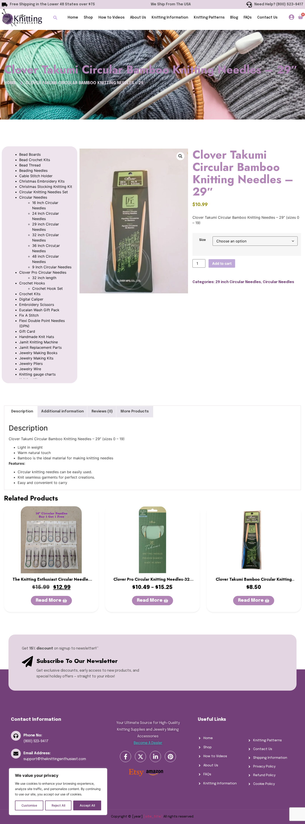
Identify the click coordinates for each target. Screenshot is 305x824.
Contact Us (267, 17)
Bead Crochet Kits (34, 160)
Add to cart (222, 263)
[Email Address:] (16, 754)
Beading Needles (33, 170)
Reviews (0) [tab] (102, 411)
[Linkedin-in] (155, 756)
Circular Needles (33, 197)
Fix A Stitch (29, 315)
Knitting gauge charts (37, 374)
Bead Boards (30, 154)
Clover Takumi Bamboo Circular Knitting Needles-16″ (254, 582)
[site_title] (153, 816)
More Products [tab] (135, 411)
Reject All (58, 805)
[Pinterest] (170, 756)
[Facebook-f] (125, 756)
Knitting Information (170, 17)
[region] (58, 791)
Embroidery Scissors (36, 304)
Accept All (87, 805)
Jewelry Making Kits (36, 358)
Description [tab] (22, 411)
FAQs (248, 17)
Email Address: (37, 753)
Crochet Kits (29, 294)
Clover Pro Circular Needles (42, 272)
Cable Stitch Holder (35, 176)
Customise (29, 805)
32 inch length (44, 277)
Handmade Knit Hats (36, 336)
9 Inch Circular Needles (51, 267)
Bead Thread (30, 165)
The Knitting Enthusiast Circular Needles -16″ (51, 582)
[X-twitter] (140, 756)
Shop (88, 17)
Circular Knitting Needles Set (43, 192)
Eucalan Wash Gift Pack (39, 310)
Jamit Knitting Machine (38, 342)
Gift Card (27, 331)
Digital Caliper (31, 299)
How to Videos (111, 17)
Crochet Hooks (32, 283)
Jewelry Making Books (38, 353)
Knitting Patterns (209, 17)
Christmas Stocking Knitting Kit (45, 186)
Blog (234, 17)
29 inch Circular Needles (238, 282)
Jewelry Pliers (31, 363)
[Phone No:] (16, 736)
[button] (55, 18)
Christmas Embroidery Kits (42, 181)
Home (73, 17)
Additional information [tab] (62, 411)
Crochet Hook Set (47, 288)
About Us (138, 17)
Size (202, 239)
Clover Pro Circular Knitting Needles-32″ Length (152, 582)
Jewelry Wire (30, 369)
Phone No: (32, 735)
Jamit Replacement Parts (40, 347)
